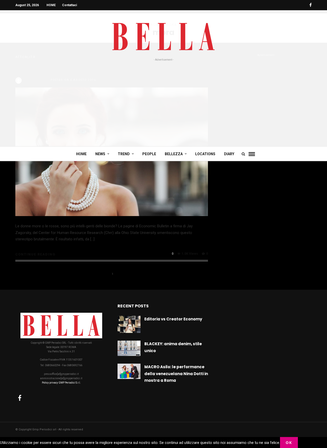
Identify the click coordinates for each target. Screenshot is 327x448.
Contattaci (69, 5)
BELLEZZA (174, 154)
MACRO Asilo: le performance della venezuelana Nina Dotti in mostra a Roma (176, 373)
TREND (124, 154)
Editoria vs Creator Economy (173, 319)
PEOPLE (149, 154)
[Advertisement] (163, 100)
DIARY (229, 154)
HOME (51, 5)
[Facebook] (19, 398)
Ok (289, 442)
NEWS (100, 154)
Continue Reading (35, 254)
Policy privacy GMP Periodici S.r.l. (61, 382)
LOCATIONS (205, 154)
